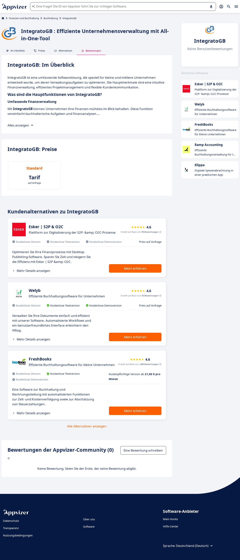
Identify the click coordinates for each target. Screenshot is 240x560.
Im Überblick (17, 50)
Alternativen (65, 50)
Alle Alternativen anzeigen (86, 426)
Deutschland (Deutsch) (192, 546)
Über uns (89, 519)
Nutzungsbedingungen (18, 535)
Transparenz (11, 528)
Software (88, 526)
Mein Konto (170, 519)
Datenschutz (11, 521)
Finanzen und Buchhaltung (24, 18)
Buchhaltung (51, 18)
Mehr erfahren (135, 268)
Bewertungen (93, 50)
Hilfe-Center (170, 526)
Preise (41, 50)
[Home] (3, 18)
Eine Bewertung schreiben (143, 450)
